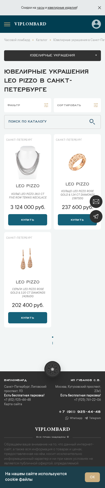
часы (40, 8)
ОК (92, 477)
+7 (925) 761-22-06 (87, 400)
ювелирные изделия (62, 8)
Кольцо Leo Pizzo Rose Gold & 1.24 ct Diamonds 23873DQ (77, 195)
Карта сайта (13, 404)
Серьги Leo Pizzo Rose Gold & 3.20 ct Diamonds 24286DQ (27, 293)
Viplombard (30, 24)
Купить (27, 219)
